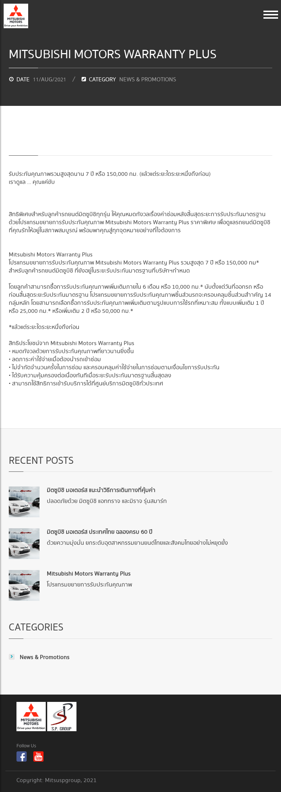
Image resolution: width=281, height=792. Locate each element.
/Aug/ (49, 79)
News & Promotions (147, 79)
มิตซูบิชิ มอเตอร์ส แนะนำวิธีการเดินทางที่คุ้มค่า (101, 490)
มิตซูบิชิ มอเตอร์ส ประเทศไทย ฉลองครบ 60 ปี (100, 532)
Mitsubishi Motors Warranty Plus (89, 574)
